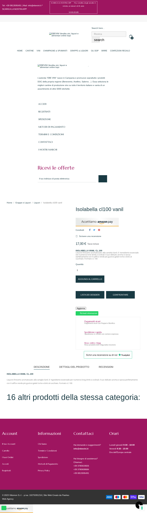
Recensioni (106, 367)
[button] (74, 12)
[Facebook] (140, 7)
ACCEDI (42, 103)
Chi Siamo (42, 444)
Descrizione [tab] (42, 367)
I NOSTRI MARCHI (47, 149)
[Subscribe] (102, 178)
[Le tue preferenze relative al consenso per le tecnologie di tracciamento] (142, 508)
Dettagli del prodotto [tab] (74, 367)
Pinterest (99, 230)
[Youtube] (64, 190)
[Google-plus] (51, 190)
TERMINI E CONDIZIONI (51, 134)
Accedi (5, 464)
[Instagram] (144, 7)
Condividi (89, 230)
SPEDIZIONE (44, 119)
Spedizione (43, 457)
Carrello (5, 450)
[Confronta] (94, 65)
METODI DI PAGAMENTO (51, 126)
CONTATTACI (45, 141)
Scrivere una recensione (88, 236)
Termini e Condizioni (47, 450)
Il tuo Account (8, 444)
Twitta (94, 230)
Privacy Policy (44, 470)
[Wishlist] (88, 65)
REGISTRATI (44, 111)
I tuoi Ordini (7, 457)
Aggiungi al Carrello (90, 279)
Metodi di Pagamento (48, 464)
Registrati (6, 470)
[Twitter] (45, 190)
